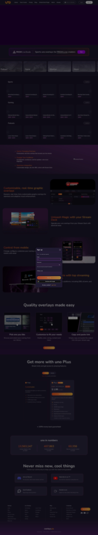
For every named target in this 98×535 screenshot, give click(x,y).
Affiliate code (40, 271)
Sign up (49, 277)
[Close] (60, 250)
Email (38, 257)
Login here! (53, 285)
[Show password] (59, 265)
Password (39, 262)
